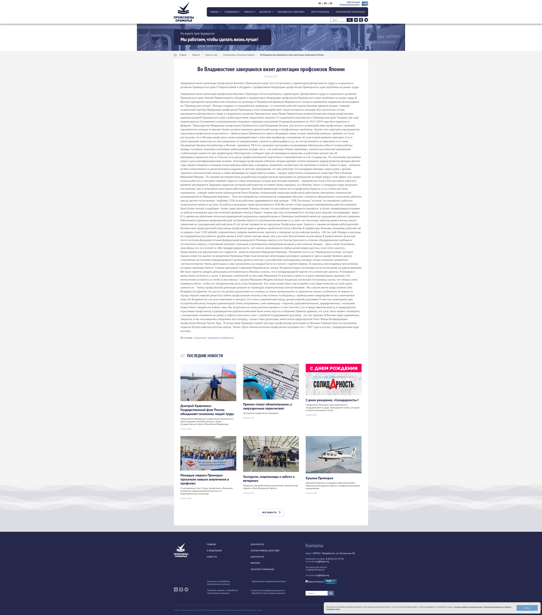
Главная (214, 12)
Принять (527, 608)
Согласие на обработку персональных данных (218, 582)
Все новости (269, 512)
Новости (248, 12)
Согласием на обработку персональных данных (468, 607)
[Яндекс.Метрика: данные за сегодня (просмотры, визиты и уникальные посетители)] (315, 581)
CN (331, 3)
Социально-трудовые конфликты (214, 338)
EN (325, 3)
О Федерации (231, 12)
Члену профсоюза (320, 12)
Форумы (255, 563)
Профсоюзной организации (350, 12)
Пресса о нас (211, 54)
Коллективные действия (265, 550)
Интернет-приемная (262, 569)
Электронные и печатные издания (238, 54)
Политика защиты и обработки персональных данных (222, 591)
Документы (265, 12)
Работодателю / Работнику (290, 12)
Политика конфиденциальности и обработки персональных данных (268, 591)
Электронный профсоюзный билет (268, 581)
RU (320, 3)
